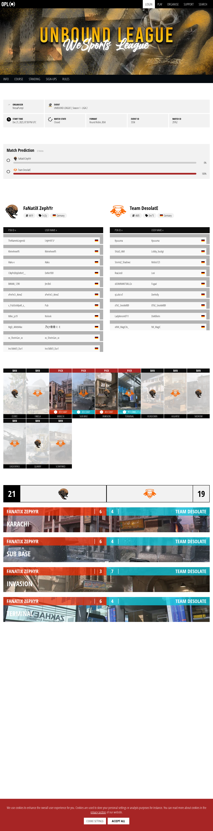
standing (34, 79)
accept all (118, 821)
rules (65, 79)
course (18, 79)
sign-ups (51, 79)
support (189, 4)
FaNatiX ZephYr (38, 208)
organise (173, 4)
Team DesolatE (144, 208)
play (159, 4)
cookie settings (95, 821)
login (148, 4)
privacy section (98, 812)
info (6, 79)
